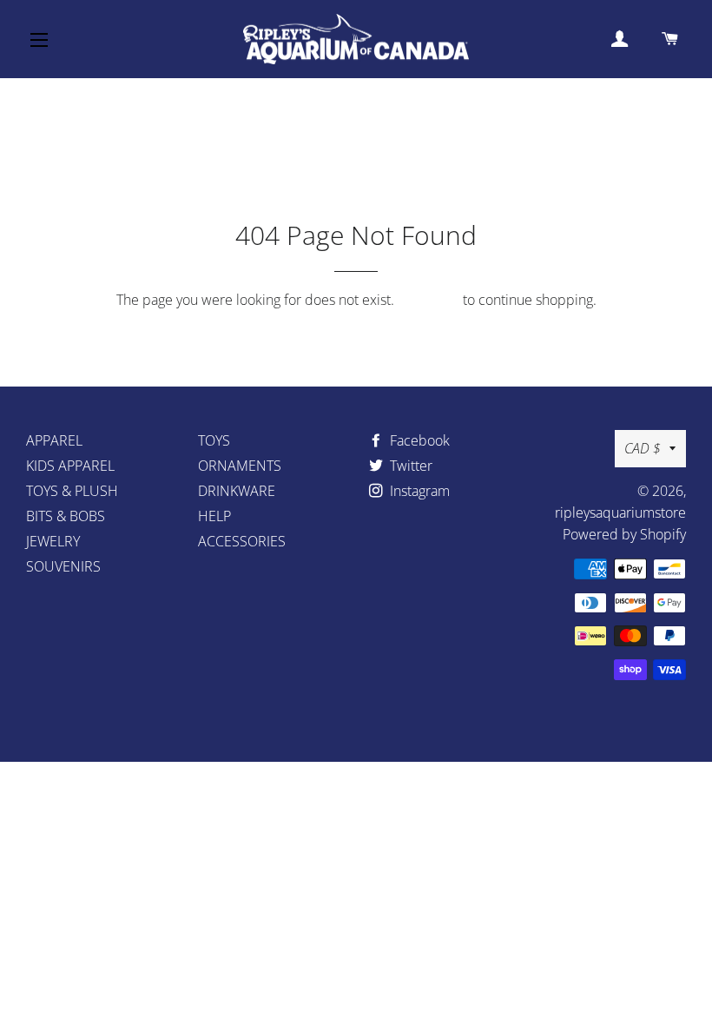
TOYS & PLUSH (72, 490)
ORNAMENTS (239, 465)
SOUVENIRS (63, 566)
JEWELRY (53, 541)
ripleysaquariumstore (620, 512)
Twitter (409, 465)
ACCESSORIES (242, 541)
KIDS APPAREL (70, 465)
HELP (214, 516)
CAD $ (642, 448)
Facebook (418, 440)
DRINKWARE (236, 490)
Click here (428, 299)
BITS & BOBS (65, 516)
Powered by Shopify (624, 534)
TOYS (214, 440)
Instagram (418, 490)
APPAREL (54, 440)
